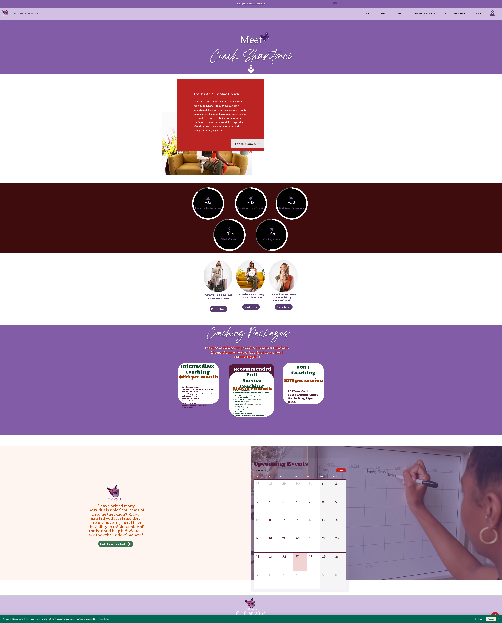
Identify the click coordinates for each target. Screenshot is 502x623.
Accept (491, 619)
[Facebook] (244, 613)
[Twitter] (250, 613)
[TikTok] (263, 613)
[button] (492, 13)
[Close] (498, 619)
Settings (478, 619)
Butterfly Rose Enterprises (29, 13)
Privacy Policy (103, 619)
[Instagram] (238, 613)
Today (341, 470)
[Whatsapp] (257, 613)
